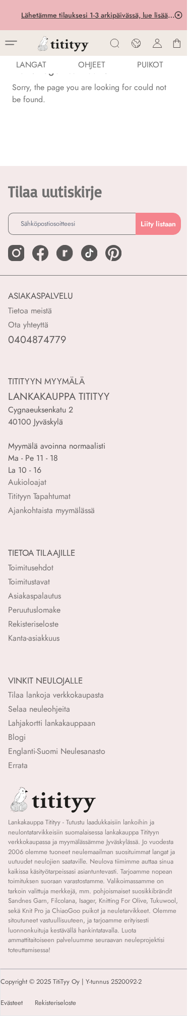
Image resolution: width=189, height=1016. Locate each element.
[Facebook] (40, 253)
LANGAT (31, 64)
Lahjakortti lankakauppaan (51, 723)
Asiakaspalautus (34, 596)
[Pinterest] (113, 253)
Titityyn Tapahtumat (39, 496)
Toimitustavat (29, 581)
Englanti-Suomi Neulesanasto (56, 751)
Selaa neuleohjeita (39, 709)
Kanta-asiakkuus (33, 638)
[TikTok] (89, 253)
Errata (18, 765)
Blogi (17, 737)
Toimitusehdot (30, 567)
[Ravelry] (64, 253)
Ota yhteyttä (28, 324)
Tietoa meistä (30, 310)
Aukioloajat (27, 482)
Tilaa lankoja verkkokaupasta (56, 695)
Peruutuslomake (34, 610)
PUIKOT (150, 64)
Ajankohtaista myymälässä (51, 510)
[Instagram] (16, 253)
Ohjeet (91, 64)
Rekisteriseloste (33, 624)
